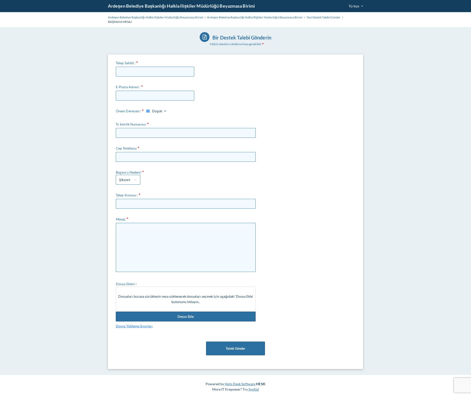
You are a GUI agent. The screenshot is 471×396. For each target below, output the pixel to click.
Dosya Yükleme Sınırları (134, 326)
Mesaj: (121, 219)
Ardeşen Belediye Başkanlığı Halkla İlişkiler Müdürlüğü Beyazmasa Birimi (181, 6)
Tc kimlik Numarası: (131, 124)
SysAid (254, 389)
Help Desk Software (240, 384)
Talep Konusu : (127, 195)
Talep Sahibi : (126, 63)
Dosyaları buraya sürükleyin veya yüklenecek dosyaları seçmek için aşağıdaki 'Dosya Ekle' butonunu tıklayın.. (185, 299)
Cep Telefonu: (126, 148)
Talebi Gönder (235, 348)
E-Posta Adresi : (128, 87)
